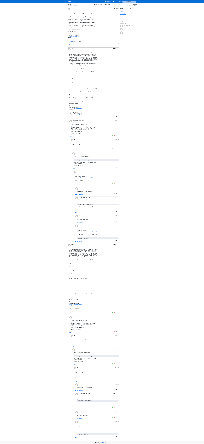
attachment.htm (70, 41)
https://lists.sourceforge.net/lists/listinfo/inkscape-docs (79, 114)
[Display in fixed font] (117, 43)
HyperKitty (102, 442)
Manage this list (108, 1)
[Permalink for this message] (118, 43)
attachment (77, 149)
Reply (69, 44)
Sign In (114, 1)
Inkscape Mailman (72, 1)
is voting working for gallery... (131, 5)
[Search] (135, 2)
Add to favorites (124, 18)
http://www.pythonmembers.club (78, 145)
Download (123, 13)
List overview (122, 11)
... (71, 126)
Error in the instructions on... (73, 5)
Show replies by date (115, 45)
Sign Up (119, 1)
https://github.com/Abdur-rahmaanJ (74, 36)
